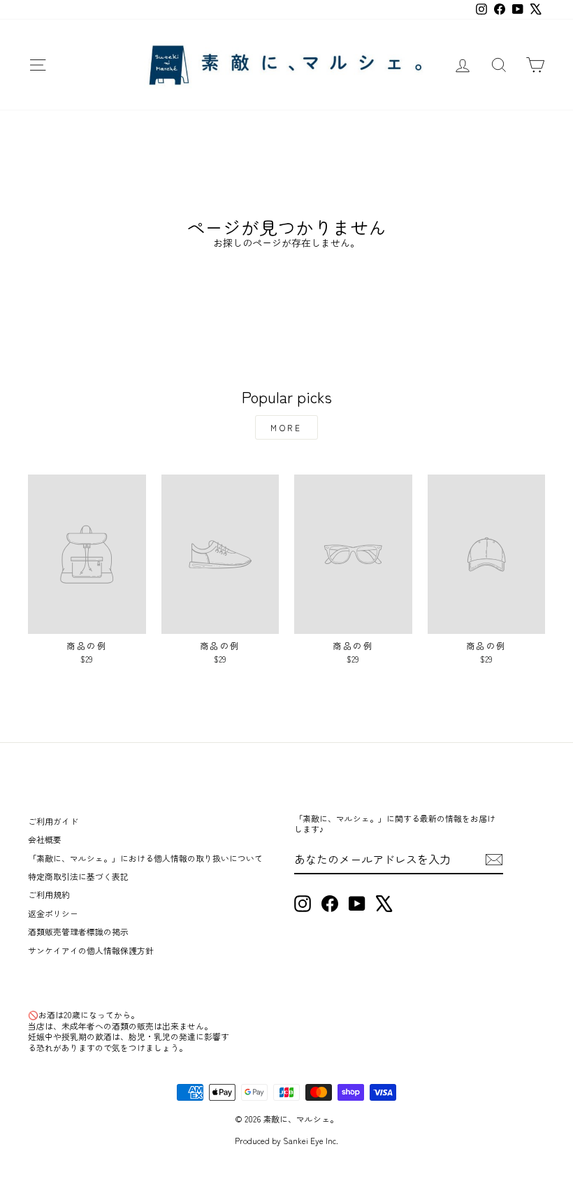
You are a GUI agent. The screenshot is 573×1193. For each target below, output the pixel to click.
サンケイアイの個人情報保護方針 (91, 950)
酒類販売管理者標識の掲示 (78, 931)
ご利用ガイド (53, 821)
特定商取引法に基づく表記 (78, 876)
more (286, 427)
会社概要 (44, 839)
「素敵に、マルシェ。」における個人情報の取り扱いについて (145, 858)
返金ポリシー (53, 913)
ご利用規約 (49, 894)
